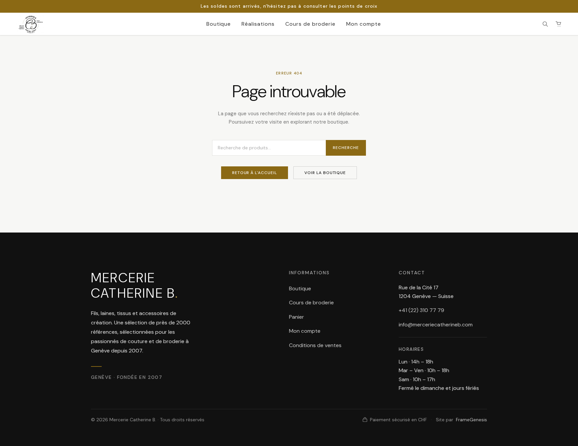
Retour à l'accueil (254, 172)
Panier (296, 316)
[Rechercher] (545, 24)
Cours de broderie (310, 23)
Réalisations (258, 23)
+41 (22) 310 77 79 (421, 310)
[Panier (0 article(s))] (558, 24)
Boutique (218, 23)
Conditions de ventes (315, 345)
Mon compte (363, 23)
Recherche (346, 147)
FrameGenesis (471, 419)
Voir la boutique (325, 172)
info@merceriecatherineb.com (436, 324)
